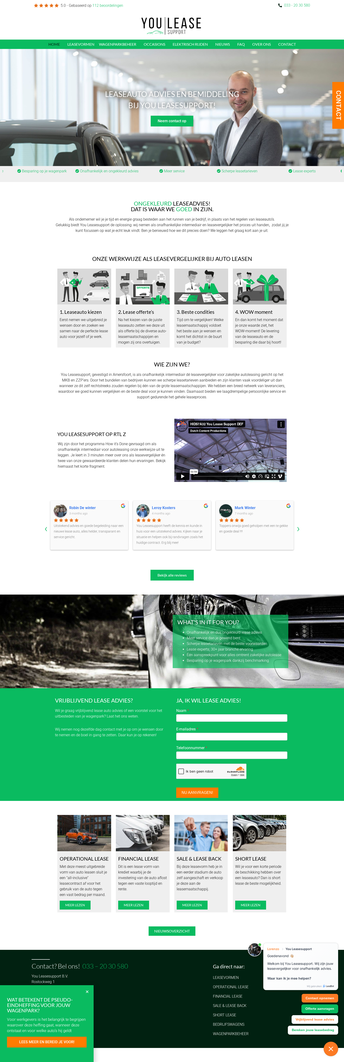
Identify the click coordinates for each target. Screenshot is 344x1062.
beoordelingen (107, 5)
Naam (182, 710)
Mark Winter (162, 508)
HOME (54, 44)
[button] (87, 991)
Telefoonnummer (191, 748)
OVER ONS (261, 44)
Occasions (154, 44)
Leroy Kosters (81, 508)
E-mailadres (187, 729)
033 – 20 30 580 (105, 966)
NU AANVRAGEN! (197, 793)
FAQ (241, 44)
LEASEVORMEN (80, 44)
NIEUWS (222, 44)
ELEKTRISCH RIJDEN (190, 44)
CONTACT (287, 44)
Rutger (240, 508)
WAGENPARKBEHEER (117, 44)
